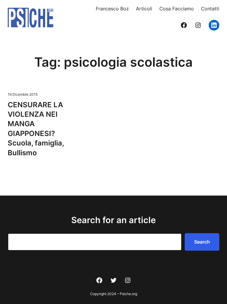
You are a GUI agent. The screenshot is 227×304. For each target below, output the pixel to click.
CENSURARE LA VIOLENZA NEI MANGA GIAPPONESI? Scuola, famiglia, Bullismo (36, 128)
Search (202, 242)
